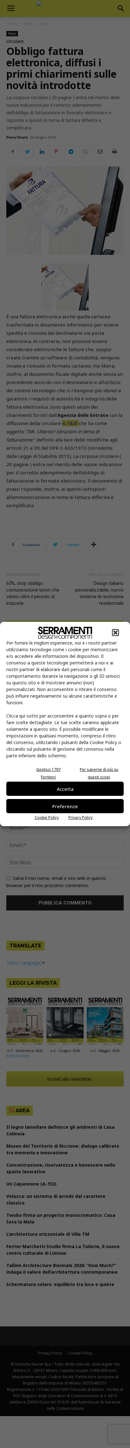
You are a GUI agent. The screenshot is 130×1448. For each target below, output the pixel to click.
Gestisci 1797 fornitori (48, 773)
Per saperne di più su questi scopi (99, 773)
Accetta (65, 789)
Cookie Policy (47, 817)
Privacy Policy (80, 817)
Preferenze (65, 806)
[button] (115, 632)
